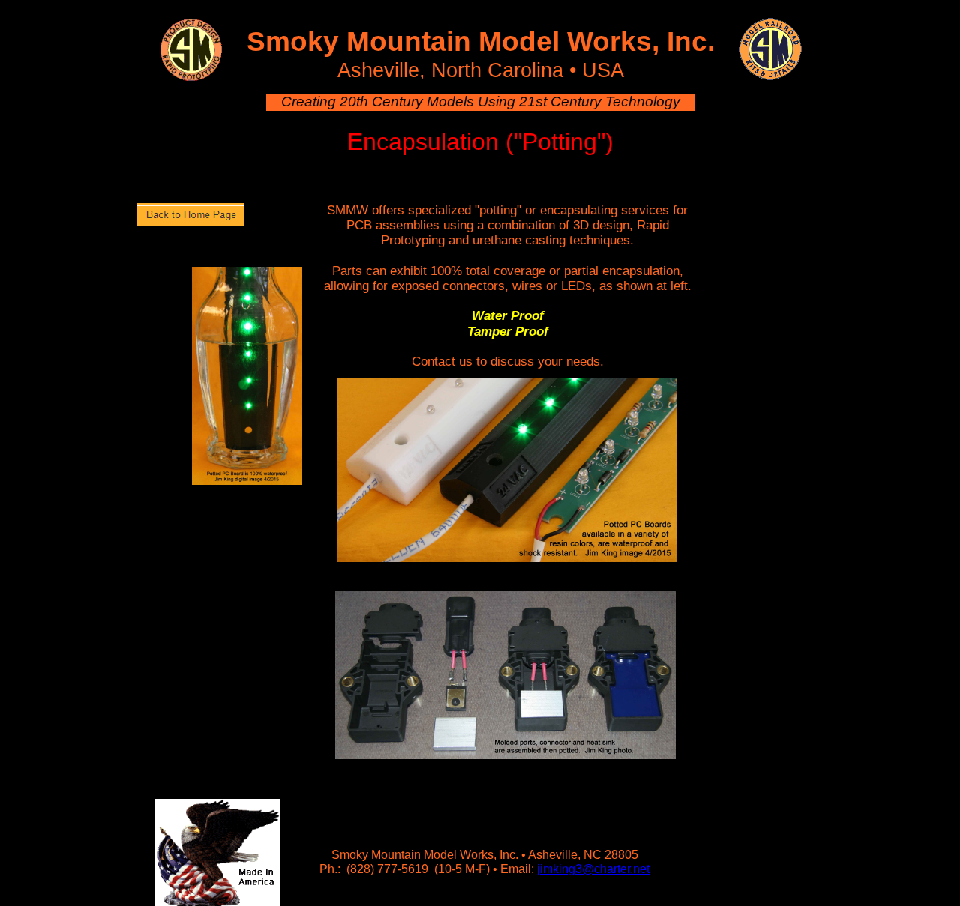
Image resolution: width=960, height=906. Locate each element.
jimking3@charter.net (593, 869)
